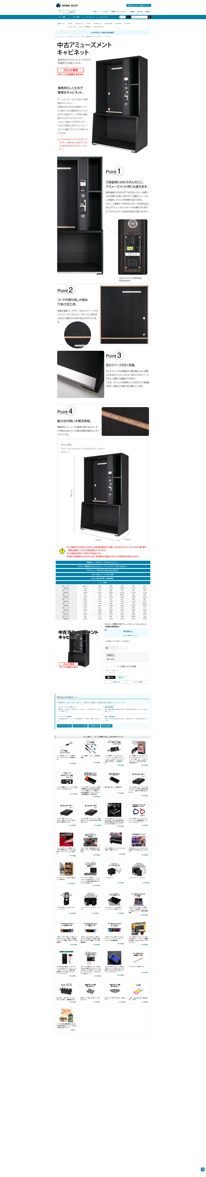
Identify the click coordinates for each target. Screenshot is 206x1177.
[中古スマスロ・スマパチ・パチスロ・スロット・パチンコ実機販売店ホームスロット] (68, 5)
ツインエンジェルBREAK (84, 26)
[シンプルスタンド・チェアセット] (139, 869)
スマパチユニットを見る (80, 725)
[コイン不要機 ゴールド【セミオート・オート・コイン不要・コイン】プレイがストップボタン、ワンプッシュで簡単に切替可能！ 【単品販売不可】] (114, 747)
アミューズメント (107, 36)
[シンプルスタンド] (114, 869)
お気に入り (96, 11)
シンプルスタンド (110, 877)
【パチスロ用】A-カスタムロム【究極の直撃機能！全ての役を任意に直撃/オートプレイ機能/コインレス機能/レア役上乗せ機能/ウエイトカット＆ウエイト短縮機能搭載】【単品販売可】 (90, 790)
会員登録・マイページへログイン (119, 11)
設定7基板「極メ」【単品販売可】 (113, 787)
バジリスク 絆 (71, 26)
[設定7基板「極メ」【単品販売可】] (114, 778)
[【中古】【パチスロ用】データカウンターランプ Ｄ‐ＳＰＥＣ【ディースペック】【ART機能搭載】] (114, 928)
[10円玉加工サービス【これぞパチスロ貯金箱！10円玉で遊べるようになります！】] (138, 839)
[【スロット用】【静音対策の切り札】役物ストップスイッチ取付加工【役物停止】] (90, 839)
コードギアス (127, 23)
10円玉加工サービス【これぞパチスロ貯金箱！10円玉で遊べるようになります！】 (138, 849)
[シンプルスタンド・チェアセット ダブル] (90, 899)
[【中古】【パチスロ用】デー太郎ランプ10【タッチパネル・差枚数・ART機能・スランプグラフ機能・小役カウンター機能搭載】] (67, 928)
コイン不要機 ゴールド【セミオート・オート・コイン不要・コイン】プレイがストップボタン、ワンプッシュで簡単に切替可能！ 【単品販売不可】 (114, 759)
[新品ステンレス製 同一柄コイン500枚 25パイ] (90, 989)
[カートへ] (203, 1169)
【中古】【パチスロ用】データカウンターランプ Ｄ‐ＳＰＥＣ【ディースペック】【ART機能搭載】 (114, 938)
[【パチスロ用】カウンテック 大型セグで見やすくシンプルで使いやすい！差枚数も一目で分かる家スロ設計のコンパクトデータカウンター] (114, 958)
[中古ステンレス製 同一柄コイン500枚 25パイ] (115, 989)
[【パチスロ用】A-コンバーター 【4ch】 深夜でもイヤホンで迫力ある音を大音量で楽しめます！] (66, 810)
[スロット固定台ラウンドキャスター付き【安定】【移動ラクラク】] (115, 839)
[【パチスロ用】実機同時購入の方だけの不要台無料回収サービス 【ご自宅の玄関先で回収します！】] (66, 1015)
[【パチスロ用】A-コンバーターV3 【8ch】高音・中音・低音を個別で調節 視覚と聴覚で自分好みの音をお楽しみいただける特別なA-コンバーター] (114, 810)
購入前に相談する (106, 725)
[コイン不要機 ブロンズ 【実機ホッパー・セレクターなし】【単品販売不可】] (66, 747)
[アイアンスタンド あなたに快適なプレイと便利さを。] (66, 869)
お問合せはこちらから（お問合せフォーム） (139, 5)
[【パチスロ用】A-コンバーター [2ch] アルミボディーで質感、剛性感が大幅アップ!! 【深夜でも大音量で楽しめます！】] (138, 778)
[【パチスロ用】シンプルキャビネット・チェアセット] (66, 899)
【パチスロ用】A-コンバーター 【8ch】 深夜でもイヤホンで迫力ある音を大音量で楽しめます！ (91, 820)
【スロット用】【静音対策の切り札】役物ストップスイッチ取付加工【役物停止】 (90, 849)
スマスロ (70, 23)
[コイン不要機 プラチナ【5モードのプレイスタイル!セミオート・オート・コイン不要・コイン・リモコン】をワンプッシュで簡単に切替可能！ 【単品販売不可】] (138, 747)
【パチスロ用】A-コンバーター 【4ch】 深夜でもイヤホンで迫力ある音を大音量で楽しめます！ (66, 820)
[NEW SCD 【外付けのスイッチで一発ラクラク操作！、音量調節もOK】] (66, 989)
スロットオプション (90, 17)
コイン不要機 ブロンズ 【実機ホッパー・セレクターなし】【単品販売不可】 (66, 757)
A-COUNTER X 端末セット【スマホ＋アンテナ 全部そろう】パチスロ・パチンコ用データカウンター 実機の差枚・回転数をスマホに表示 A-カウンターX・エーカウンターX (66, 970)
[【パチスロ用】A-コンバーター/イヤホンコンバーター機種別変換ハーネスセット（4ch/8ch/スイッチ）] (138, 810)
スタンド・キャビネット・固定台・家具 (84, 36)
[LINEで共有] (121, 677)
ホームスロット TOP (59, 36)
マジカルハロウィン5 (98, 26)
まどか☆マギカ (108, 23)
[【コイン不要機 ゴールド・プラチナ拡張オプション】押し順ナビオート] (67, 778)
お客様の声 (147, 11)
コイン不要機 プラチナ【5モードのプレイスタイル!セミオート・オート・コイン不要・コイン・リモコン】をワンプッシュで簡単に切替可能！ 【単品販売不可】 (138, 759)
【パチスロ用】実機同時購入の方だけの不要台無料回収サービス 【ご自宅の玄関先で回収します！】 (66, 1025)
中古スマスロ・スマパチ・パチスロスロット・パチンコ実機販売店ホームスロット (67, 12)
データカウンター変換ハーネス (137, 966)
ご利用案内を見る (94, 725)
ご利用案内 (132, 11)
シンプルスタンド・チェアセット (138, 877)
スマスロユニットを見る (64, 725)
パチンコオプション (104, 17)
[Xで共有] (110, 677)
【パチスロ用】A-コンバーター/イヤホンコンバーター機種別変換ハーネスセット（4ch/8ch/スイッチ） (138, 820)
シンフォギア (118, 23)
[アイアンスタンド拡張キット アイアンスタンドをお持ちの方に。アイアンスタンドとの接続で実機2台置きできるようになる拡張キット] (90, 869)
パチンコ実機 (76, 17)
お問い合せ (139, 11)
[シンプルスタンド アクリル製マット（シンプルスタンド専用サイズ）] (114, 899)
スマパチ (88, 23)
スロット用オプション (69, 36)
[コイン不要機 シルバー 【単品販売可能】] (90, 747)
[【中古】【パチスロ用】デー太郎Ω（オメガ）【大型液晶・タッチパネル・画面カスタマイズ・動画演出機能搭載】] (138, 899)
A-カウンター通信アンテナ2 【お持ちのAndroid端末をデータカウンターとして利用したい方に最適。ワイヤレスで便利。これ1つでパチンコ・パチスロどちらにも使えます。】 (91, 970)
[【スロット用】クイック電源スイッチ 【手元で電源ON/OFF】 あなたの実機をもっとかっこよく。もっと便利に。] (66, 839)
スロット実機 (62, 17)
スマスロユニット (79, 23)
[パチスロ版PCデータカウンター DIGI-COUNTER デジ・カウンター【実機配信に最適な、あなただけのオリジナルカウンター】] (138, 928)
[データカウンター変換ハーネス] (138, 958)
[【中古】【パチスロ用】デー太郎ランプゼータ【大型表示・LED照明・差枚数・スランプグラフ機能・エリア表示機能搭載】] (90, 928)
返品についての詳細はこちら (112, 670)
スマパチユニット (97, 23)
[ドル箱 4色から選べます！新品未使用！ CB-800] (138, 989)
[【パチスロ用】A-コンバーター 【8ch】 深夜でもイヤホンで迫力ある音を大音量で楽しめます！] (91, 810)
